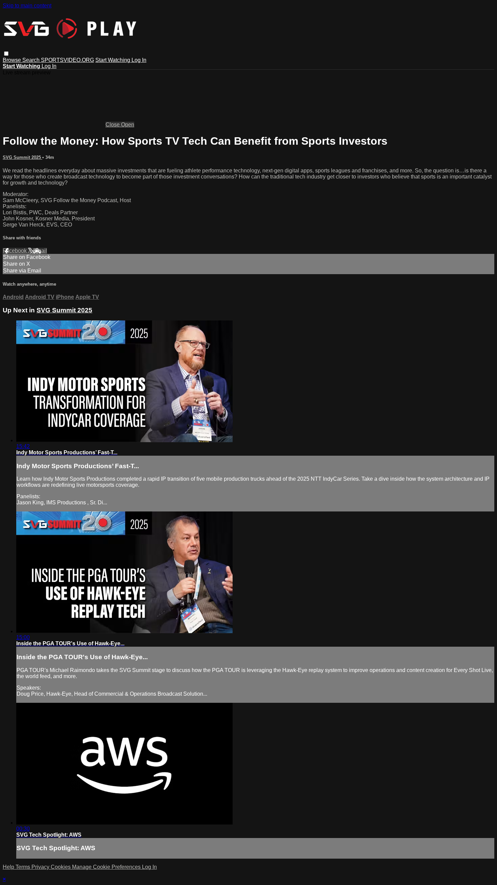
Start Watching (113, 60)
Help (9, 867)
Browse (12, 60)
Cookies (61, 867)
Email (40, 251)
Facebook (15, 251)
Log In (139, 60)
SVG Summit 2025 (22, 157)
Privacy (41, 867)
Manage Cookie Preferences (107, 867)
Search (31, 60)
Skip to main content (27, 5)
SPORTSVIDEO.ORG (67, 60)
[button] (6, 53)
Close (113, 124)
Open (127, 124)
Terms (23, 867)
